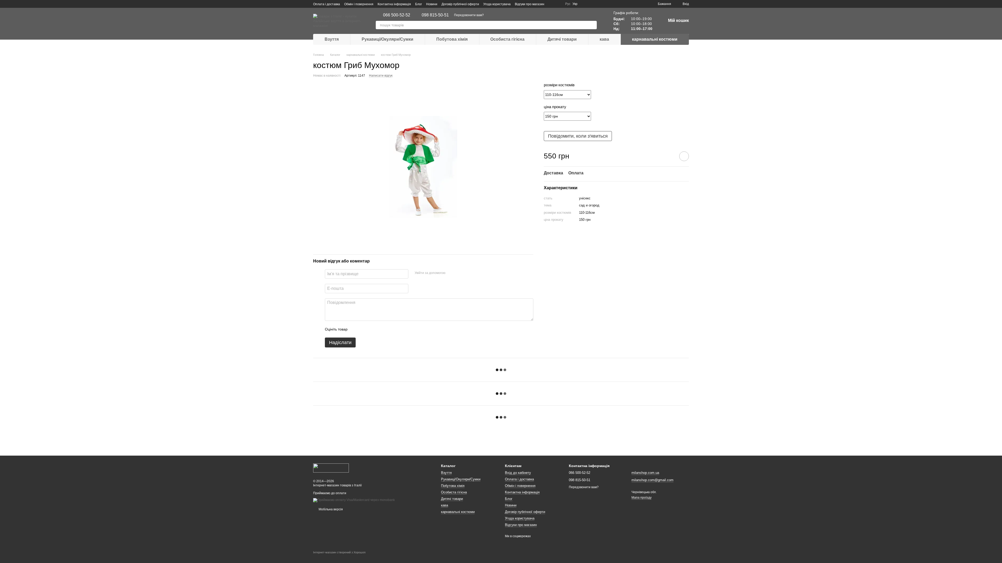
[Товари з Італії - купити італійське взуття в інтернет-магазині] (331, 468)
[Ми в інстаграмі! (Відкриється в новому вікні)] (558, 4)
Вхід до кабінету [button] (518, 473)
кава (604, 39)
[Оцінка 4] (381, 329)
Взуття (332, 39)
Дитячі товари (562, 39)
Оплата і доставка (326, 4)
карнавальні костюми (654, 39)
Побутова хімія (452, 39)
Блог (418, 4)
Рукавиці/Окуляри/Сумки (387, 39)
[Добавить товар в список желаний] (684, 156)
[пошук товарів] (592, 25)
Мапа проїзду (641, 497)
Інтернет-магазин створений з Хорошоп (339, 552)
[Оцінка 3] (373, 329)
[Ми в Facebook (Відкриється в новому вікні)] (552, 4)
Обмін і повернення (358, 4)
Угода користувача (497, 4)
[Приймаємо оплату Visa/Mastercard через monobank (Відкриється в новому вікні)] (354, 500)
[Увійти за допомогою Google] (459, 273)
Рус (567, 3)
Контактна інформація (394, 4)
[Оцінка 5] (389, 329)
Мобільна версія (330, 509)
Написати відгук (380, 75)
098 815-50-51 (435, 15)
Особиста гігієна (507, 39)
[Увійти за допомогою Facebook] (451, 273)
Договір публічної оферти (460, 4)
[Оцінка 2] (364, 329)
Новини (431, 4)
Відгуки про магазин (529, 4)
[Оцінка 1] (356, 329)
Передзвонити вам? (469, 15)
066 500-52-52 (396, 15)
